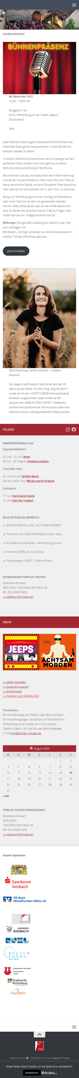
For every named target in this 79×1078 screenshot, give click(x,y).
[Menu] (74, 5)
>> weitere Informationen (18, 597)
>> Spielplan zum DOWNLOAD (21, 696)
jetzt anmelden (16, 251)
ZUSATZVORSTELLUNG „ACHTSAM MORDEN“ (33, 525)
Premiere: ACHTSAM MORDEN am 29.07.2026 (34, 534)
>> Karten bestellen (14, 682)
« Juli (6, 796)
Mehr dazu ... (49, 1072)
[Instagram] (67, 429)
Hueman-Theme (61, 1058)
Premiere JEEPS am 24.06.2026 (25, 552)
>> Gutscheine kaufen (16, 687)
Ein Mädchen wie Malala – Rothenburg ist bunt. (34, 543)
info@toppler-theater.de (26, 733)
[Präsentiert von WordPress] (27, 1058)
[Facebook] (74, 429)
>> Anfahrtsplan (12, 691)
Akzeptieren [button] (31, 1072)
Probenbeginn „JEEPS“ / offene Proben (29, 560)
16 (70, 772)
